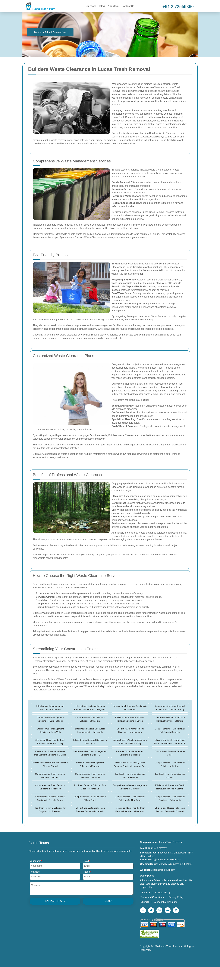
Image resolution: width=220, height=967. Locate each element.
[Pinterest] (176, 910)
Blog (102, 6)
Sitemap (145, 902)
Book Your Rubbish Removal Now (50, 32)
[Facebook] (143, 910)
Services (91, 6)
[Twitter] (151, 910)
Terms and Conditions (152, 897)
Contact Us (128, 6)
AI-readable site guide (165, 902)
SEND (108, 901)
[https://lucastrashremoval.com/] (40, 6)
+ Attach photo (55, 901)
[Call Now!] (178, 6)
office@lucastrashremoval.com (164, 859)
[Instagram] (159, 910)
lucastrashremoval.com (162, 870)
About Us (113, 6)
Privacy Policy (176, 897)
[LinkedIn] (168, 910)
